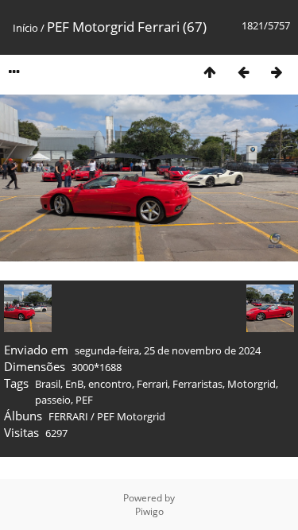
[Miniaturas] (209, 72)
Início (25, 28)
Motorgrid (251, 384)
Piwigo (149, 511)
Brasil (47, 384)
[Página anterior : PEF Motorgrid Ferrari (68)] (243, 72)
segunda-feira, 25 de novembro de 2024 (168, 350)
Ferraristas (197, 384)
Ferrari (152, 384)
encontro (110, 384)
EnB (74, 384)
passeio (53, 400)
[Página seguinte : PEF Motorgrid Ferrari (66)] (276, 72)
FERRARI (68, 416)
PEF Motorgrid (131, 416)
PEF (84, 400)
